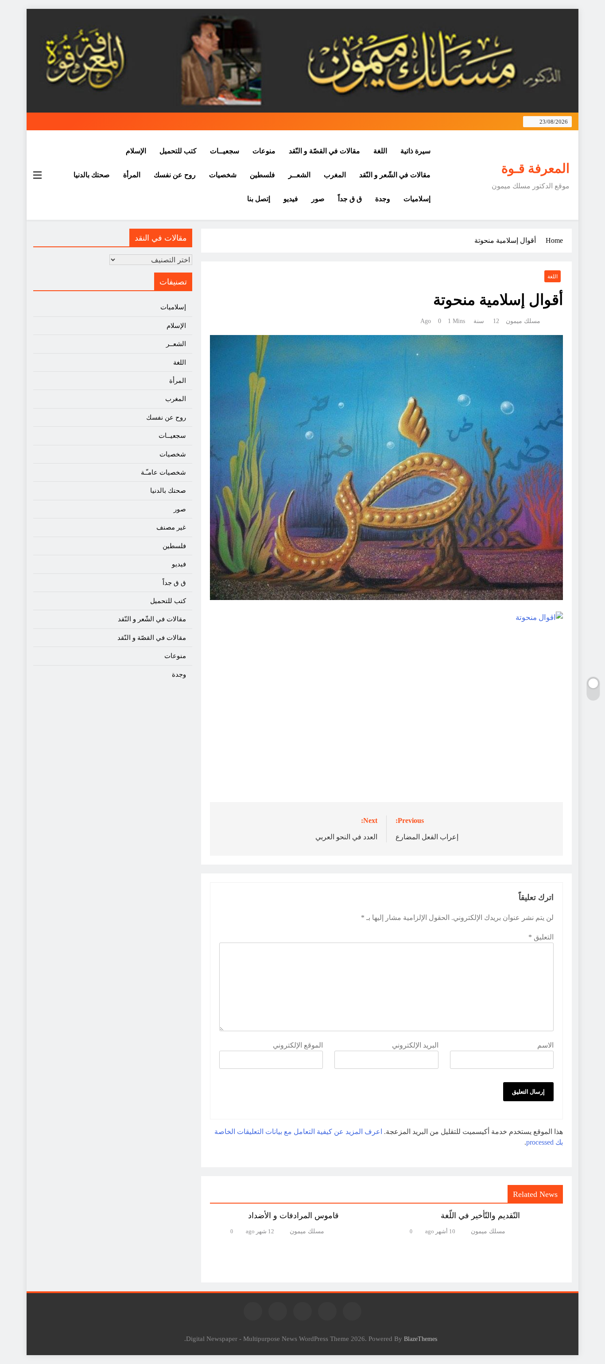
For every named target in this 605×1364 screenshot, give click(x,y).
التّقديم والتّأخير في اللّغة (480, 1215)
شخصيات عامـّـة (163, 472)
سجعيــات (224, 151)
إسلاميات (416, 199)
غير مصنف (171, 527)
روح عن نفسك (175, 175)
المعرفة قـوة (535, 168)
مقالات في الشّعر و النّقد (394, 175)
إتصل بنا (258, 199)
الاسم (545, 1045)
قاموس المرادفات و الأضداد (293, 1215)
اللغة (380, 151)
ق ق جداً (350, 199)
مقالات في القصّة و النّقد (324, 151)
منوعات (263, 151)
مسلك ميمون (523, 321)
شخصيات (223, 175)
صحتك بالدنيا (92, 175)
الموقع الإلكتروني (298, 1045)
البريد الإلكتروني (415, 1045)
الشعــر (299, 175)
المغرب (335, 175)
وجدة (382, 199)
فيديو (290, 199)
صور (318, 199)
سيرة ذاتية (415, 151)
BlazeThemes (420, 1338)
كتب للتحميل (178, 151)
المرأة (131, 175)
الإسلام (136, 151)
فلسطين (262, 175)
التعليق (541, 937)
